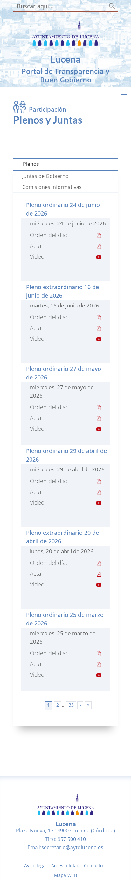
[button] (124, 92)
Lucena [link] (65, 59)
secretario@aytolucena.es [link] (72, 847)
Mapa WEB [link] (65, 875)
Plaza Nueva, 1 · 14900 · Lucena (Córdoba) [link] (65, 830)
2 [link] (57, 705)
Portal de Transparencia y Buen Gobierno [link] (65, 75)
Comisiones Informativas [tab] (52, 187)
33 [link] (71, 705)
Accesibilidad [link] (65, 866)
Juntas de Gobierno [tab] (45, 175)
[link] (65, 45)
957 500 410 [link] (72, 839)
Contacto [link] (93, 866)
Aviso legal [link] (35, 866)
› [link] (80, 705)
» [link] (88, 705)
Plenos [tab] (31, 163)
